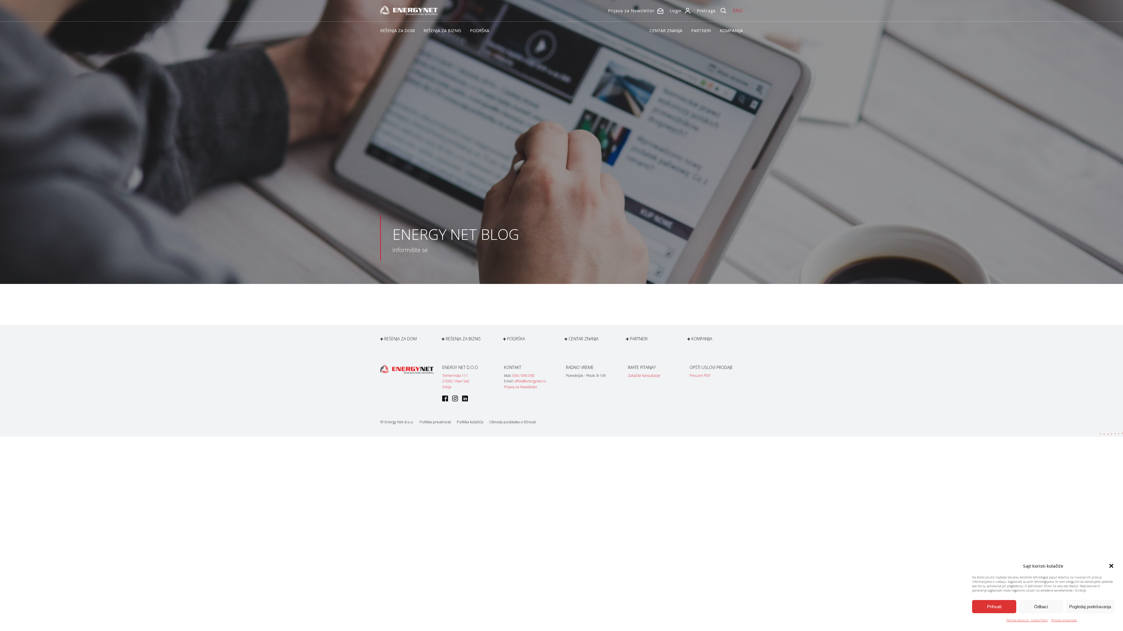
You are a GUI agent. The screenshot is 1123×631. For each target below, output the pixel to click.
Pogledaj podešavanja (1090, 606)
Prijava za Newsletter (631, 10)
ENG (738, 10)
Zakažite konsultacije (644, 375)
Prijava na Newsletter (521, 386)
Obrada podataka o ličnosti (512, 421)
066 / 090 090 (523, 375)
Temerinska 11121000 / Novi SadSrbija (455, 381)
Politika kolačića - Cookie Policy (1027, 620)
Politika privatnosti (1064, 620)
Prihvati (994, 606)
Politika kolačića (470, 421)
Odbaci (1041, 606)
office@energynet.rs (530, 381)
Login (676, 10)
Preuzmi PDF (700, 375)
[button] (1111, 566)
